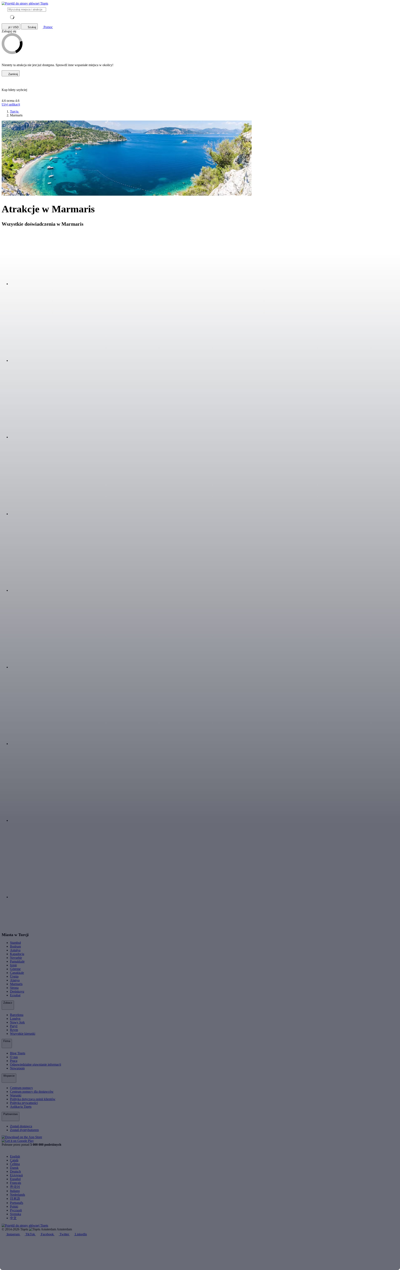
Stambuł (15, 942)
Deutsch (15, 1171)
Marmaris (16, 984)
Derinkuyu (17, 991)
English (15, 1156)
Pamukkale (17, 961)
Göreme (15, 969)
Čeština (15, 1164)
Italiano (15, 1191)
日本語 (15, 1198)
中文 (13, 1218)
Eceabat (15, 995)
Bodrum (15, 946)
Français (15, 1182)
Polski (14, 1206)
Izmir (13, 965)
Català (14, 1160)
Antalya (15, 950)
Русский (16, 1210)
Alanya (15, 980)
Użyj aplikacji (11, 104)
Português (16, 1203)
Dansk (14, 1167)
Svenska (15, 1214)
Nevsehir (16, 957)
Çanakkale (17, 972)
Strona (14, 987)
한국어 (15, 1186)
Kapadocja (17, 954)
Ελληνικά (16, 1175)
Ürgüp (14, 976)
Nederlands (17, 1194)
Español (15, 1179)
